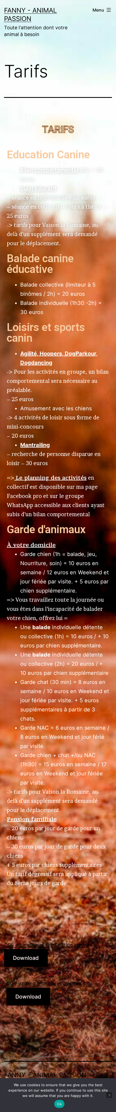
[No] (109, 1095)
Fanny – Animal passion (45, 1075)
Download (26, 958)
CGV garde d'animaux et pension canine (52, 983)
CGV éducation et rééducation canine (46, 945)
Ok (59, 1104)
